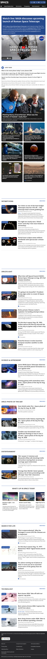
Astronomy (19, 6)
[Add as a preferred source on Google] (5, 638)
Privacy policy (4, 646)
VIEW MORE (42, 200)
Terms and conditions (35, 643)
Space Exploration (8, 6)
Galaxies (4, 381)
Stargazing (27, 6)
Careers (32, 649)
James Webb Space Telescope (6, 366)
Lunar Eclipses (5, 238)
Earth (3, 432)
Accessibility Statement (35, 646)
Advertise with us (4, 649)
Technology (5, 406)
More (43, 6)
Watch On (4, 58)
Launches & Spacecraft (7, 276)
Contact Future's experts (21, 643)
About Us (3, 643)
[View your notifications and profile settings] (38, 2)
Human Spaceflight (6, 419)
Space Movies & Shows (7, 456)
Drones (4, 593)
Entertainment (35, 6)
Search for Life (5, 530)
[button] (43, 2)
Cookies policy (19, 646)
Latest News (8, 67)
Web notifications (19, 649)
